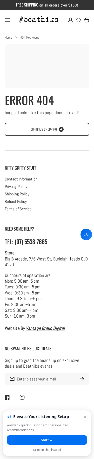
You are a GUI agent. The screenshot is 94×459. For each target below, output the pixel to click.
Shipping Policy (17, 194)
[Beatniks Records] (39, 20)
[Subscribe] (83, 379)
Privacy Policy (16, 186)
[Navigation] (7, 20)
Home (8, 37)
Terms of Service (18, 209)
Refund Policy (16, 201)
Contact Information (21, 179)
